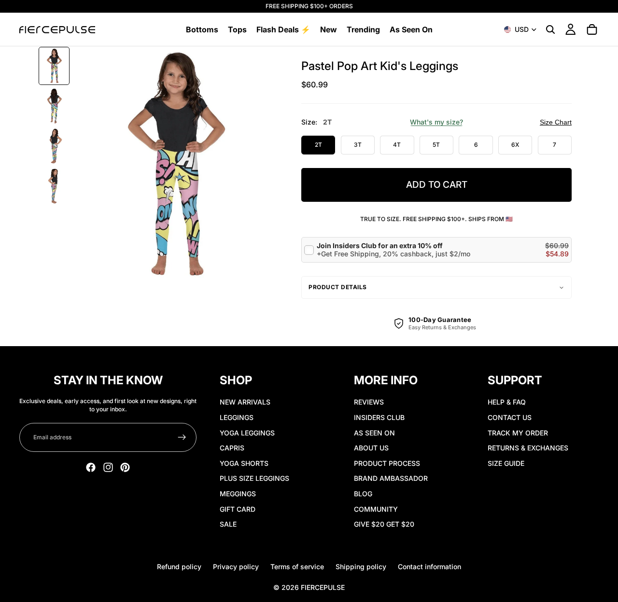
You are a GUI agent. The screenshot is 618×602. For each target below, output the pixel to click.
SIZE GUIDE (506, 463)
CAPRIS (232, 448)
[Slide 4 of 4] (54, 186)
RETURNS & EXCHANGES (528, 448)
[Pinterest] (125, 467)
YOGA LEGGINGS (247, 433)
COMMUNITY (376, 509)
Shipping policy (361, 566)
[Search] (550, 29)
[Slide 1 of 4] (54, 66)
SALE (228, 524)
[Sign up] (182, 437)
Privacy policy (236, 566)
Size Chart (556, 122)
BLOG (363, 494)
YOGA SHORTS (244, 463)
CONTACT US (510, 417)
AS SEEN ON (374, 433)
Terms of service (297, 566)
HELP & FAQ (507, 402)
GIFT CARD (237, 509)
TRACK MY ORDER (518, 433)
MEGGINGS (238, 494)
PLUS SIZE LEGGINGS (254, 478)
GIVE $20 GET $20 (384, 524)
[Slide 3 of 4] (54, 146)
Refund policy (179, 566)
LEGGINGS (236, 417)
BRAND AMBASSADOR (391, 478)
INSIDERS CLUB (379, 417)
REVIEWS (369, 402)
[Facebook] (91, 467)
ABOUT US (371, 448)
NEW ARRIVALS (245, 402)
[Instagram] (108, 467)
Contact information (429, 566)
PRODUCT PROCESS (387, 463)
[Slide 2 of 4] (54, 106)
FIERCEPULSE (323, 587)
